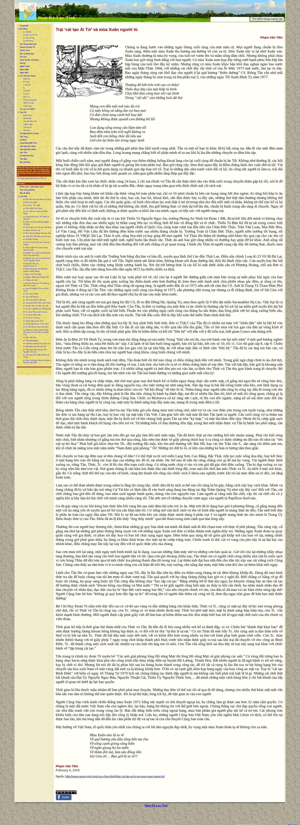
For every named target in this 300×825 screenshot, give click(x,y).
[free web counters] (66, 793)
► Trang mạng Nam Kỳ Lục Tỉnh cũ (32, 178)
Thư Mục (23, 159)
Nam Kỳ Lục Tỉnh (57, 17)
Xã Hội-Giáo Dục (27, 156)
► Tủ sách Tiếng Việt (32, 315)
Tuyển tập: (27, 106)
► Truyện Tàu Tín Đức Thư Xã (35, 306)
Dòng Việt (27, 118)
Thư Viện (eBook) (27, 190)
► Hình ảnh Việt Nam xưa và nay (36, 236)
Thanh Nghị (28, 124)
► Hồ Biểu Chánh (30, 239)
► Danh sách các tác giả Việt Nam (37, 227)
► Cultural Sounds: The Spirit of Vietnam (36, 218)
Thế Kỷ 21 (27, 127)
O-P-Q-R (26, 91)
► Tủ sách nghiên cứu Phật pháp (37, 309)
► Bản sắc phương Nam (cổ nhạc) (37, 199)
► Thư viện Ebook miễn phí (34, 300)
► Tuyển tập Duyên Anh (33, 321)
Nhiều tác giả (28, 103)
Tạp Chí (23, 112)
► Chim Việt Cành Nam (32, 208)
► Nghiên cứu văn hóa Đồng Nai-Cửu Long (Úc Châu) (37, 259)
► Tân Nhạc (28, 41)
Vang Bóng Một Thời (28, 143)
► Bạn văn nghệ (30, 202)
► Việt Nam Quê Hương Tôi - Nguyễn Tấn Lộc (35, 351)
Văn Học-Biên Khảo (28, 149)
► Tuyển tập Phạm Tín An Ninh (36, 324)
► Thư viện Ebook (30, 297)
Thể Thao (24, 137)
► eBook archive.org (31, 230)
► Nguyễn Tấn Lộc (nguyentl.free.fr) (31, 265)
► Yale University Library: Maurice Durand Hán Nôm (36, 361)
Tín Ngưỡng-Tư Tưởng (29, 133)
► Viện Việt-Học (29, 337)
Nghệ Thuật (25, 66)
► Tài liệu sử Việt (30, 280)
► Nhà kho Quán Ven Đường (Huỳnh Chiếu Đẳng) (35, 270)
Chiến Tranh (25, 50)
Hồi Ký (23, 63)
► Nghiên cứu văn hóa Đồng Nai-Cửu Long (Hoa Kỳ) (37, 254)
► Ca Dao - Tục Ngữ (31, 205)
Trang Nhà (24, 26)
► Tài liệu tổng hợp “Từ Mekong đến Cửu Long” (36, 284)
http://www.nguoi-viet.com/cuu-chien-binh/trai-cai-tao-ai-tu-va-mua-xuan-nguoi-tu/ (115, 776)
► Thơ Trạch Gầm (30, 294)
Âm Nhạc (24, 29)
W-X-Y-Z (26, 97)
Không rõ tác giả (30, 100)
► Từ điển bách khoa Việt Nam (36, 327)
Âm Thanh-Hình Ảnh (28, 44)
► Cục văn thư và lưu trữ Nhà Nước (35, 212)
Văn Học (26, 130)
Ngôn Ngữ (24, 73)
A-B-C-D (26, 79)
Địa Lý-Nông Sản (27, 54)
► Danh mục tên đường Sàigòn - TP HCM (36, 223)
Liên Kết (23, 196)
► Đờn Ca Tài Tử (30, 35)
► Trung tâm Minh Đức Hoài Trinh (37, 303)
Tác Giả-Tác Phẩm (28, 76)
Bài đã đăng (25, 162)
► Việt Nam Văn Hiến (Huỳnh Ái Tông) (36, 356)
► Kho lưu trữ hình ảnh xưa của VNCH (36, 243)
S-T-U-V (26, 94)
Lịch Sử (23, 57)
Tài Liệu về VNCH (27, 109)
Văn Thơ (23, 152)
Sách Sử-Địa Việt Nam (29, 60)
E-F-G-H (26, 82)
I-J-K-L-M (26, 85)
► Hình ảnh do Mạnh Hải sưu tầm (37, 233)
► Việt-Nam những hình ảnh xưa (36, 343)
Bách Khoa (27, 115)
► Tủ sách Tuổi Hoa (31, 318)
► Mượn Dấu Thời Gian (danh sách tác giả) (35, 249)
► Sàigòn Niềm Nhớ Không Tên (36, 277)
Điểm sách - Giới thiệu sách (32, 187)
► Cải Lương (28, 38)
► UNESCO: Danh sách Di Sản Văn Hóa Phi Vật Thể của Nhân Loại (36, 332)
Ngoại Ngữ (24, 69)
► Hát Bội (27, 32)
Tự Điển (23, 140)
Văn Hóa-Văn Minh (27, 146)
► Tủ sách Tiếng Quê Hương (35, 312)
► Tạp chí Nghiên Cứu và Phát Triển (36, 289)
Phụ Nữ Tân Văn (30, 121)
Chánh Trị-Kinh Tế (27, 47)
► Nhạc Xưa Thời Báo (32, 274)
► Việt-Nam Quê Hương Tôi (34, 346)
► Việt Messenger (30, 341)
